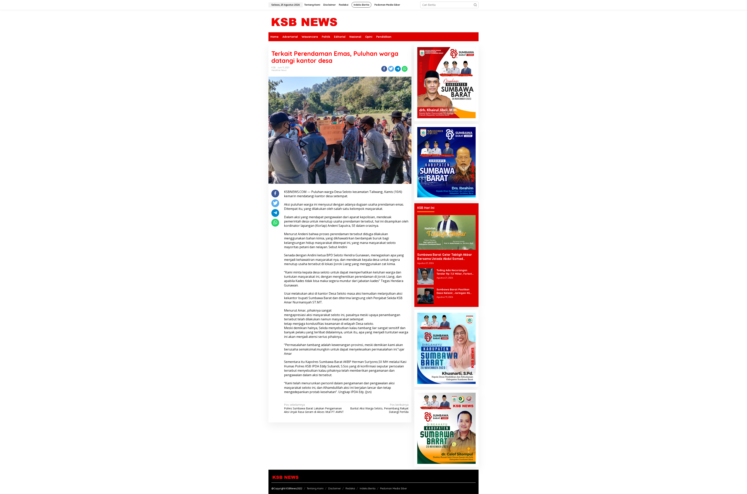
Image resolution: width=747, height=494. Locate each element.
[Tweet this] (391, 69)
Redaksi (350, 488)
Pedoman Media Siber (393, 488)
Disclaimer (334, 488)
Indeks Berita (367, 488)
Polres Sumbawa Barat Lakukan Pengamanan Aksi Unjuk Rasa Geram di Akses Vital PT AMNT (314, 408)
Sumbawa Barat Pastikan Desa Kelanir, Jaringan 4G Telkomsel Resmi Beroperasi (455, 291)
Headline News (278, 70)
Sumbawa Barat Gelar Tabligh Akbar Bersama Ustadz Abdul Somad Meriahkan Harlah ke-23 (444, 257)
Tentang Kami (315, 488)
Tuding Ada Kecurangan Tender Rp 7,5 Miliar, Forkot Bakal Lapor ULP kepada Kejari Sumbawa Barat (454, 272)
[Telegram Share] (398, 69)
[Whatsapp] (405, 69)
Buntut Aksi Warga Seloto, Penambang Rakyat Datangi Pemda (379, 408)
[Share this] (384, 69)
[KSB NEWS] (303, 21)
